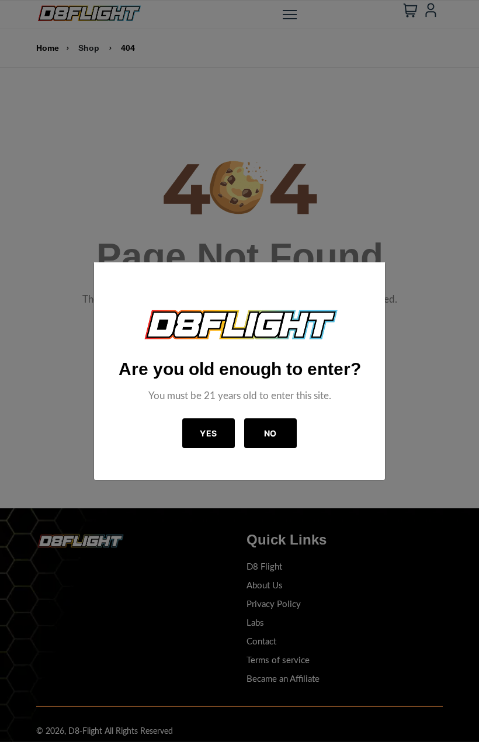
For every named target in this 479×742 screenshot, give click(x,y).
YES (208, 433)
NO (270, 433)
